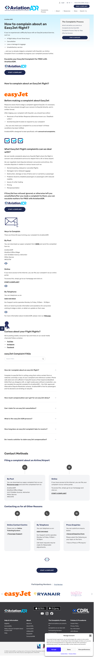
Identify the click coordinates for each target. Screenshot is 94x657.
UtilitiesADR (29, 631)
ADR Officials (74, 631)
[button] (90, 636)
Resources (67, 11)
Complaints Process (44, 11)
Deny (69, 649)
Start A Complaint (81, 6)
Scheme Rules (52, 633)
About (58, 11)
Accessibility (8, 626)
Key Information (75, 628)
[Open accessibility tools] (2, 328)
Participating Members (55, 630)
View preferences (84, 649)
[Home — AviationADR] (21, 8)
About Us (29, 623)
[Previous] (2, 593)
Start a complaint (75, 37)
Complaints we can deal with (56, 628)
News (75, 11)
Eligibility (6, 623)
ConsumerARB (30, 636)
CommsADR (29, 628)
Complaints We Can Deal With (70, 28)
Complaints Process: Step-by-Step (72, 30)
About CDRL (30, 626)
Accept (53, 649)
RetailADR (29, 634)
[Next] (91, 593)
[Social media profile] (42, 613)
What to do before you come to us (72, 25)
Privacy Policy (72, 653)
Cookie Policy (64, 653)
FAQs (5, 633)
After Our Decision (67, 33)
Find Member (58, 584)
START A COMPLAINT (11, 282)
